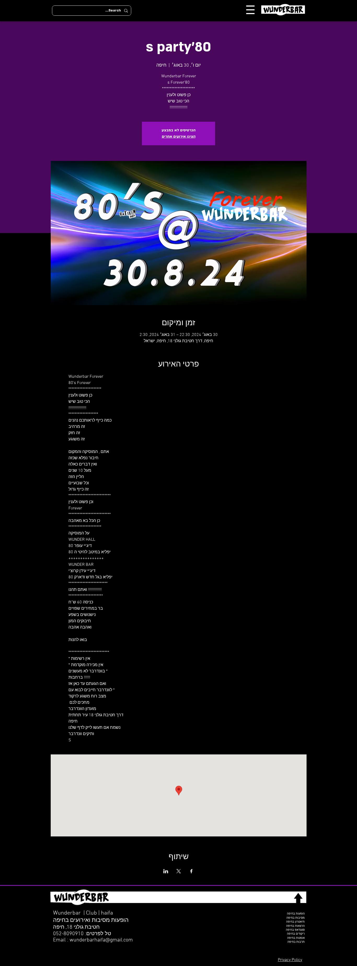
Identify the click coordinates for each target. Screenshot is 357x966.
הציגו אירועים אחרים (178, 136)
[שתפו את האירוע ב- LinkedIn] (165, 871)
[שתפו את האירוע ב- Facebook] (191, 871)
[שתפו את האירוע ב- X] (178, 871)
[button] (250, 9)
